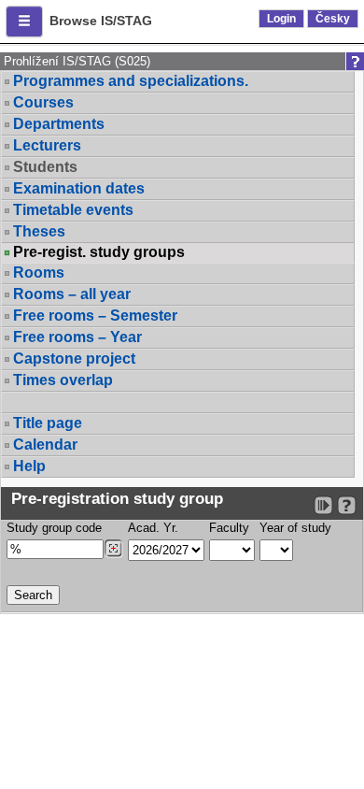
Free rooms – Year (77, 337)
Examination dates (79, 188)
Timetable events (73, 210)
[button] (24, 21)
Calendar (45, 444)
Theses (39, 231)
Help (29, 466)
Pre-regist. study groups (99, 252)
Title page (47, 423)
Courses (43, 102)
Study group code (54, 528)
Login (281, 18)
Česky (332, 18)
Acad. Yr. (153, 528)
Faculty (229, 528)
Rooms (38, 272)
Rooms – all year (72, 294)
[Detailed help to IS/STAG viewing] (347, 505)
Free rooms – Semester (95, 315)
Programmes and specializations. (130, 81)
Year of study (295, 528)
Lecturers (47, 145)
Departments (59, 124)
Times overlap (63, 380)
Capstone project (74, 358)
